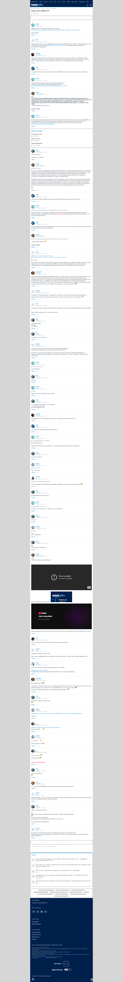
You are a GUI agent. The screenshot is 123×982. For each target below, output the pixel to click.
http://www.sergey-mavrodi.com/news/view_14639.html (45, 727)
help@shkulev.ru (42, 957)
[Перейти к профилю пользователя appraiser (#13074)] (33, 464)
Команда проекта (36, 934)
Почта (59, 1)
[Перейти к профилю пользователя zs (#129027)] (33, 724)
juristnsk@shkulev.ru (67, 956)
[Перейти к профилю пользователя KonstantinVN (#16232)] (33, 273)
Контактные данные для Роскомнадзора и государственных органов (47, 944)
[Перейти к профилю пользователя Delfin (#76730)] (33, 151)
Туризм (63, 1)
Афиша (68, 1)
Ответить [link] (33, 35)
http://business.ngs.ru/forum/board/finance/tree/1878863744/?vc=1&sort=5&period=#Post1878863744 (56, 713)
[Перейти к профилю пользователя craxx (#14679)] (33, 783)
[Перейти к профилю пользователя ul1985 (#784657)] (33, 68)
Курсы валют (75, 1)
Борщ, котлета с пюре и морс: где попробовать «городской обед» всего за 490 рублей (57, 870)
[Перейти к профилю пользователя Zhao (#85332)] (33, 639)
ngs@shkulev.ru (49, 955)
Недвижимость (34, 1)
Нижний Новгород (36, 924)
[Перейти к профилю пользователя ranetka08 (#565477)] (33, 54)
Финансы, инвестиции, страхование (48, 8)
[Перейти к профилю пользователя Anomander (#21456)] (33, 478)
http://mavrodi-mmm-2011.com (56, 45)
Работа (40, 1)
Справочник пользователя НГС (39, 902)
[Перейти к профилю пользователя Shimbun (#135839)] (33, 93)
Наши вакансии (35, 937)
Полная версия (35, 900)
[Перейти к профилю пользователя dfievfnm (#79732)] (33, 25)
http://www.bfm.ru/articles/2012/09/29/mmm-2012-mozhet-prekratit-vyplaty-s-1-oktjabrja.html (55, 30)
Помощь (34, 939)
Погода (51, 1)
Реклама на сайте (36, 932)
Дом (55, 1)
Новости (46, 1)
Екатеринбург (35, 921)
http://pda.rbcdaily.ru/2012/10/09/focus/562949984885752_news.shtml (49, 85)
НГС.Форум (33, 8)
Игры (87, 1)
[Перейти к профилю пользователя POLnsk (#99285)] (33, 664)
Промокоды (82, 1)
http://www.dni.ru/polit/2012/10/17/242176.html (43, 124)
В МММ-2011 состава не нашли (39, 670)
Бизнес (38, 8)
